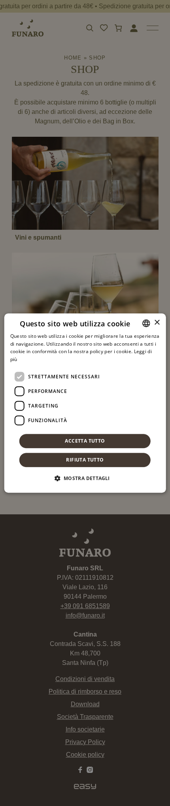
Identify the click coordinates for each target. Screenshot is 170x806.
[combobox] (146, 323)
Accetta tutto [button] (85, 440)
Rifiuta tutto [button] (85, 459)
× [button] (157, 323)
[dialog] (85, 403)
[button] (85, 478)
